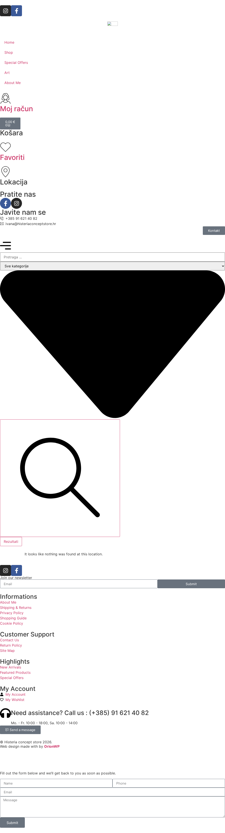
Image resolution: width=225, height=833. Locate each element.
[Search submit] (60, 478)
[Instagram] (5, 10)
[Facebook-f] (16, 10)
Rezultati (11, 541)
